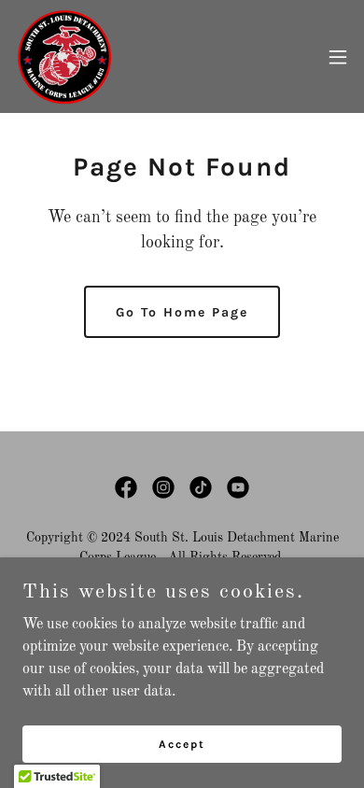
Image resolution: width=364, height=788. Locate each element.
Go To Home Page (182, 312)
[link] (64, 56)
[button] (338, 57)
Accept (182, 743)
